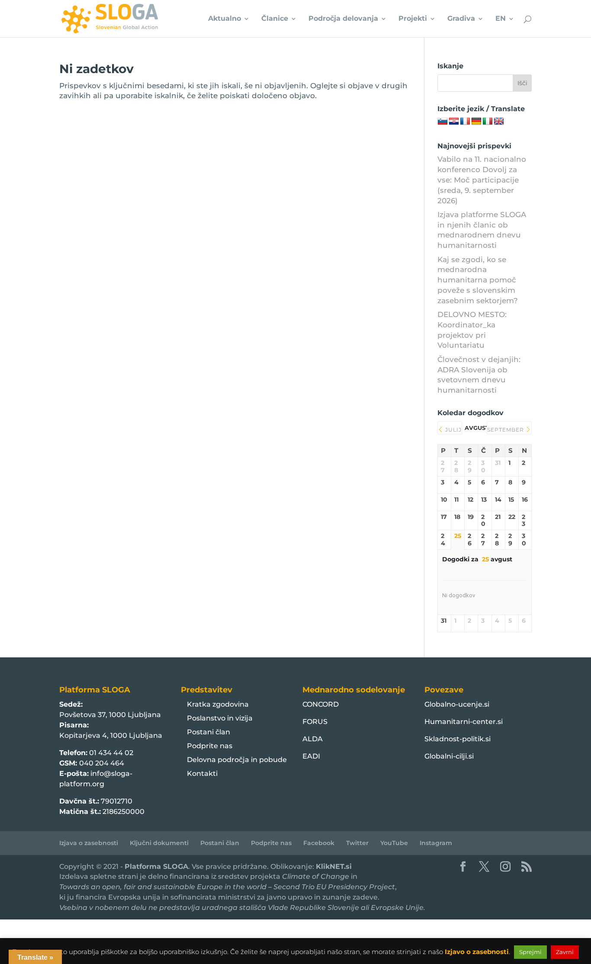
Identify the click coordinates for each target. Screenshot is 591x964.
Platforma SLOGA (156, 866)
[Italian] (487, 121)
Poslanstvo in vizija (220, 718)
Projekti (412, 19)
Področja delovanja (343, 19)
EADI (311, 756)
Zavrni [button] (565, 951)
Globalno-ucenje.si (456, 704)
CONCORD (320, 704)
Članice (274, 19)
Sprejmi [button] (530, 951)
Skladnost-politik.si (457, 739)
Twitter (357, 843)
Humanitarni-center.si (463, 721)
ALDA (312, 739)
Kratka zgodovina (218, 704)
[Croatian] (454, 121)
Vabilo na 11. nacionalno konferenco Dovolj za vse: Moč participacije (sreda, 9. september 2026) (481, 180)
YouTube (394, 843)
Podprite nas (209, 746)
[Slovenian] (442, 121)
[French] (465, 121)
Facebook (318, 843)
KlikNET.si (334, 866)
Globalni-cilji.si (449, 756)
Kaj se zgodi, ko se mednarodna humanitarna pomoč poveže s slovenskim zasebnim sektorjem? (477, 280)
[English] (499, 121)
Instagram (436, 843)
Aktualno (224, 19)
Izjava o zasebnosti (88, 843)
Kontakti (202, 773)
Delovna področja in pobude (237, 760)
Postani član (208, 732)
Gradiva (461, 19)
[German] (476, 121)
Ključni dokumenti (159, 843)
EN (500, 19)
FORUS (315, 721)
